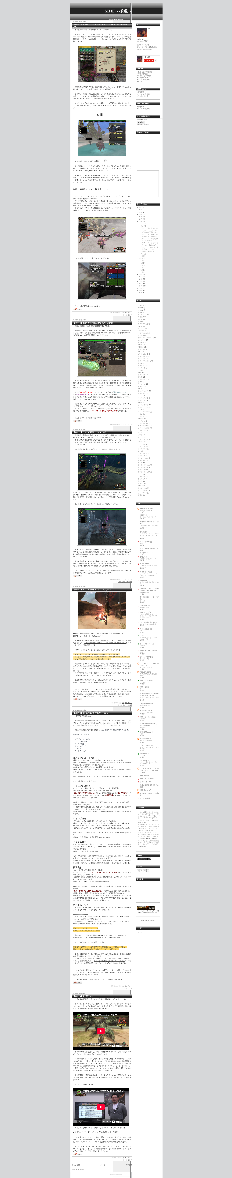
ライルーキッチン (146, 782)
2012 (140, 281)
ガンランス (141, 314)
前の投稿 (129, 1165)
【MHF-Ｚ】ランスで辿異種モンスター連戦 (89, 432)
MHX (139, 351)
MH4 (139, 372)
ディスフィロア (143, 423)
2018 (140, 217)
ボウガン (141, 335)
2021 (140, 210)
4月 (142, 267)
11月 (142, 226)
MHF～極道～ (118, 11)
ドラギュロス (142, 333)
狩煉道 (140, 495)
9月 (142, 256)
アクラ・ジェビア (144, 472)
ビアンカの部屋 (145, 798)
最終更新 (142, 719)
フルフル (129, 582)
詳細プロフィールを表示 (145, 49)
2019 (140, 214)
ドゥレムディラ (143, 439)
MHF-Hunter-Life (145, 790)
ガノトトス (141, 435)
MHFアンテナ (144, 515)
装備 (139, 321)
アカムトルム (142, 488)
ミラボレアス (142, 356)
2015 (140, 274)
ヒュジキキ (141, 460)
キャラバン (141, 421)
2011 (140, 283)
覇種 (139, 382)
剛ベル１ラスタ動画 (146, 740)
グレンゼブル (142, 354)
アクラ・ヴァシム (144, 465)
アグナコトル (142, 453)
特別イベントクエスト (145, 337)
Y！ (141, 630)
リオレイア (141, 400)
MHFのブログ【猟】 (146, 508)
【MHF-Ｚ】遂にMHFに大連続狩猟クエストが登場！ (93, 323)
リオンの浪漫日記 (146, 629)
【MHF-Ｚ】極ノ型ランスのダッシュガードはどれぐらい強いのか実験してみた (149, 230)
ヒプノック (141, 393)
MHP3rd (141, 347)
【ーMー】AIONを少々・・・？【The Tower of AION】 (149, 770)
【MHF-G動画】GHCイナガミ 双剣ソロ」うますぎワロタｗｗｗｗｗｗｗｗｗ (149, 615)
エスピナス (122, 582)
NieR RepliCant (144, 592)
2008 (140, 290)
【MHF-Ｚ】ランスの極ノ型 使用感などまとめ (91, 713)
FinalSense (119, 1174)
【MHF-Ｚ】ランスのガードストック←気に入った (92, 590)
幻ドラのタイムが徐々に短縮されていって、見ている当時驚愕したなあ (148, 842)
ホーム (103, 1165)
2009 (140, 288)
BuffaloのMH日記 (146, 542)
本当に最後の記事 (145, 705)
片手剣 (140, 342)
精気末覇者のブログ (146, 732)
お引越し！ (143, 727)
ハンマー (141, 368)
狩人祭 (140, 377)
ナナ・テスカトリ (144, 425)
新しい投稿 (76, 1165)
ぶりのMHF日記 (145, 605)
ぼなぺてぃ (143, 635)
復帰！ (142, 652)
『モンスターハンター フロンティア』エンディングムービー (149, 535)
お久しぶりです (144, 659)
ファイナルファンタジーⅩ (148, 517)
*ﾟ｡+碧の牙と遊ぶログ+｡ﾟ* (149, 622)
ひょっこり (143, 601)
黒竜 (141, 543)
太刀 (139, 409)
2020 (140, 212)
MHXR (140, 388)
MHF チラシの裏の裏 (147, 778)
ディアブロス (142, 416)
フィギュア (141, 479)
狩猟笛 (140, 386)
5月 (142, 265)
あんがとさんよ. (144, 820)
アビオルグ (141, 456)
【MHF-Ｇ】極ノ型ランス (83, 996)
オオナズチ (141, 446)
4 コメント (128, 579)
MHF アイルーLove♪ (146, 680)
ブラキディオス (143, 430)
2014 (140, 277)
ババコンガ (141, 442)
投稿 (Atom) (80, 1169)
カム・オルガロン (144, 412)
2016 (140, 221)
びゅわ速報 (143, 532)
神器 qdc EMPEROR (146, 510)
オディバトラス (143, 467)
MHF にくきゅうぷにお (148, 717)
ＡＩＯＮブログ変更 (146, 667)
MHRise (140, 419)
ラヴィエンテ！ (144, 682)
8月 (142, 258)
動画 (139, 307)
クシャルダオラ (143, 405)
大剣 (139, 451)
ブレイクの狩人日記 (146, 657)
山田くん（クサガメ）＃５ (148, 559)
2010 (140, 286)
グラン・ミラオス (144, 469)
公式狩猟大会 (142, 324)
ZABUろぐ (143, 557)
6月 (142, 263)
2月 (142, 270)
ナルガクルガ (142, 493)
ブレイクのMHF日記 (146, 745)
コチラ (145, 47)
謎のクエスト (142, 432)
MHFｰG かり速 (145, 612)
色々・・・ (143, 689)
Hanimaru (146, 124)
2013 (140, 279)
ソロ (139, 310)
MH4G (140, 402)
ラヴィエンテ (142, 328)
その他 (140, 317)
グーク (140, 474)
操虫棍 (140, 481)
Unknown (141, 331)
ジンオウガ (141, 358)
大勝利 (142, 734)
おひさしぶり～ (144, 607)
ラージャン (141, 384)
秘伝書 (130, 705)
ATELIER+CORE (145, 672)
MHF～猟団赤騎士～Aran (148, 650)
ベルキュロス (142, 398)
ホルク (140, 462)
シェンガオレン (143, 490)
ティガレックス (143, 391)
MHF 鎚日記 (144, 687)
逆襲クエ (141, 483)
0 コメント (128, 703)
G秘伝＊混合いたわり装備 (148, 624)
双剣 (139, 363)
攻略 (139, 312)
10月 (142, 254)
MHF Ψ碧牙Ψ (144, 775)
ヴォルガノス (142, 379)
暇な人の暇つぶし (146, 738)
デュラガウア (142, 365)
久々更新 (142, 755)
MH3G (140, 344)
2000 (140, 293)
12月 (142, 223)
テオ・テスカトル (144, 361)
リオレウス (141, 349)
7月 (142, 260)
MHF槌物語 (144, 580)
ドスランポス (142, 476)
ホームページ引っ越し (146, 712)
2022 (140, 207)
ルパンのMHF (144, 760)
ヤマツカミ (141, 444)
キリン (140, 414)
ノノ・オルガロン (144, 428)
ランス (130, 315)
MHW (140, 326)
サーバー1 (141, 437)
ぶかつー (142, 645)
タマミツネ (141, 374)
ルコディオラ (142, 407)
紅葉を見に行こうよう (146, 552)
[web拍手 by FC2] (77, 310)
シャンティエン (143, 458)
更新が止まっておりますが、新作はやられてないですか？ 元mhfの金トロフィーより (148, 826)
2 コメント (128, 312)
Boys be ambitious (146, 704)
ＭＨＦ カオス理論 (146, 572)
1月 (142, 272)
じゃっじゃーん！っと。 (148, 644)
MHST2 (140, 486)
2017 (140, 219)
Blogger (152, 920)
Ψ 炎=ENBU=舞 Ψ (146, 710)
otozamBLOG (144, 753)
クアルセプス (142, 449)
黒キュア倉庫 (144, 563)
